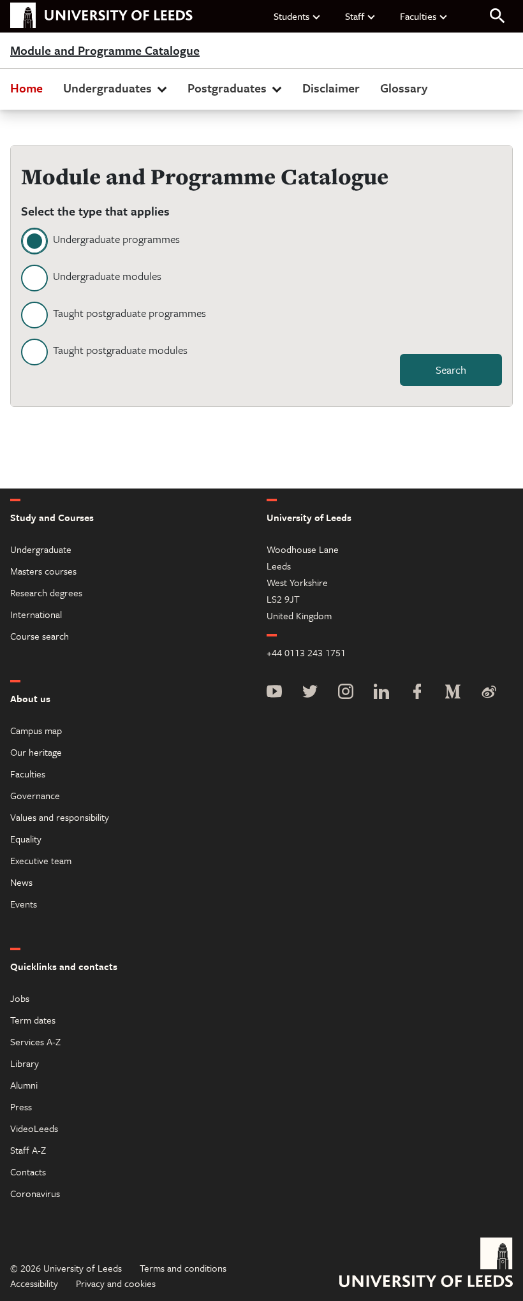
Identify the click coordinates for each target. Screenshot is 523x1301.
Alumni (24, 1085)
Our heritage (36, 752)
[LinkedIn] (381, 693)
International (36, 614)
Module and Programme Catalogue (105, 51)
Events (23, 904)
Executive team (40, 860)
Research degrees (46, 592)
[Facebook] (417, 693)
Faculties (418, 16)
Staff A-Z (28, 1150)
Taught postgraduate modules (120, 350)
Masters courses (43, 571)
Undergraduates (107, 87)
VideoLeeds (34, 1128)
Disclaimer (331, 87)
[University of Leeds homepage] (101, 15)
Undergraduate (40, 549)
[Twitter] (310, 693)
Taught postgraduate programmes (129, 313)
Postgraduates (227, 87)
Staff (354, 16)
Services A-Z (35, 1041)
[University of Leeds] (426, 1264)
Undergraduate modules (107, 276)
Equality (25, 839)
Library (24, 1063)
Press (21, 1106)
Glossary (403, 87)
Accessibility (34, 1283)
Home (26, 87)
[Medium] (453, 693)
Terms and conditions (183, 1268)
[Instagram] (345, 693)
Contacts (28, 1172)
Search (451, 370)
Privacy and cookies (116, 1283)
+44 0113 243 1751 (306, 652)
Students (291, 16)
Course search (39, 636)
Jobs (19, 998)
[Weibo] (488, 693)
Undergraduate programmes (116, 239)
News (21, 882)
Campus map (36, 730)
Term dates (32, 1020)
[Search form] (497, 16)
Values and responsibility (59, 817)
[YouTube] (274, 693)
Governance (35, 795)
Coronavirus (35, 1193)
